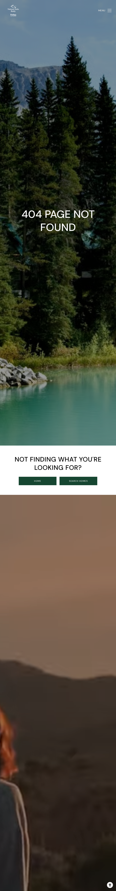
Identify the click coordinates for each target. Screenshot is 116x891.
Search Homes (78, 481)
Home (37, 481)
